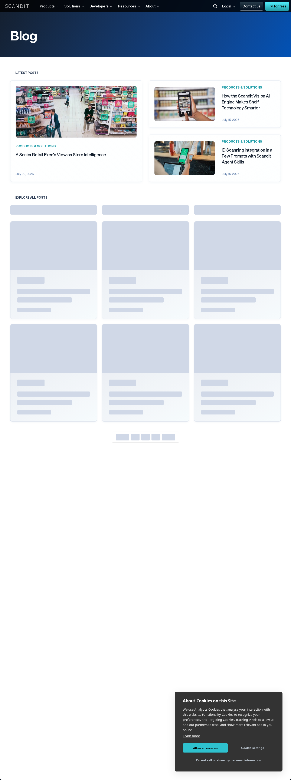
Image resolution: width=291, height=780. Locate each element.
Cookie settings (252, 748)
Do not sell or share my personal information (228, 760)
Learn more (191, 736)
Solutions (72, 6)
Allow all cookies (205, 748)
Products (47, 6)
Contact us (251, 6)
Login (226, 6)
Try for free (277, 6)
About (151, 6)
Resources (127, 6)
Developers (99, 6)
